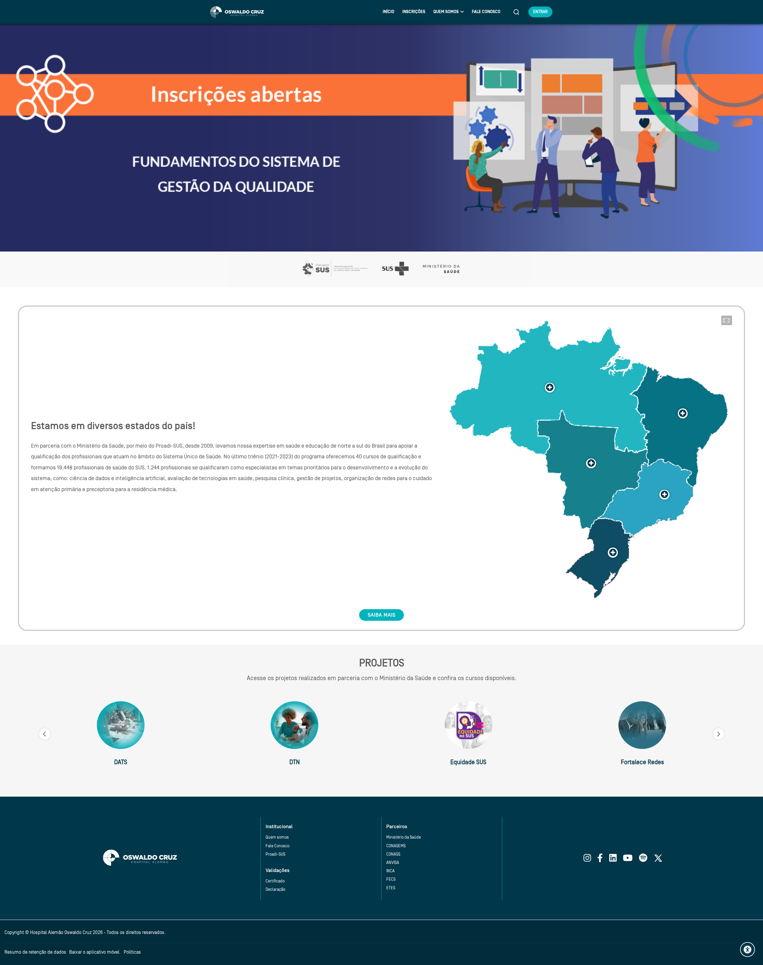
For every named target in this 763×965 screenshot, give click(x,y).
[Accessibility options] (747, 949)
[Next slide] (718, 734)
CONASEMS (396, 846)
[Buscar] (516, 12)
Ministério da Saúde (403, 837)
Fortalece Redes (642, 762)
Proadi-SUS (275, 854)
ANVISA (392, 862)
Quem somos (277, 837)
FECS (391, 879)
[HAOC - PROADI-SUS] (237, 12)
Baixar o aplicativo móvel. (94, 952)
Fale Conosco (277, 846)
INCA (390, 871)
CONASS (393, 854)
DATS (120, 762)
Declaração (275, 889)
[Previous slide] (44, 734)
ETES (390, 888)
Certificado (275, 881)
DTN (294, 762)
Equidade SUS (468, 762)
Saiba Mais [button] (382, 615)
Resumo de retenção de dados (35, 952)
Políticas (132, 952)
